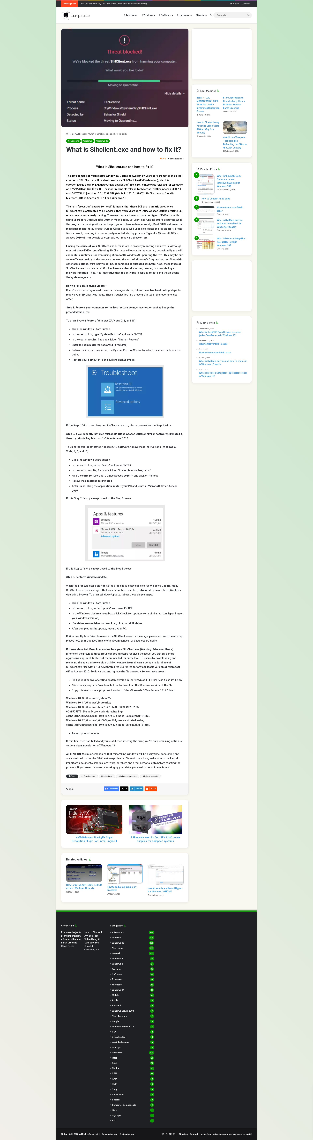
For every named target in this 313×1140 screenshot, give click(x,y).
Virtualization (119, 1037)
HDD (114, 1084)
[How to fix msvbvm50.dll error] (206, 211)
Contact (246, 3)
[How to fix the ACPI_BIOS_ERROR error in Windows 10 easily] (84, 873)
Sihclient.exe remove (128, 776)
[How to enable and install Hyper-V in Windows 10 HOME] (166, 874)
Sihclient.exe (106, 776)
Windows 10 (102, 141)
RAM (114, 1078)
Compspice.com (110, 1134)
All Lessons (81, 134)
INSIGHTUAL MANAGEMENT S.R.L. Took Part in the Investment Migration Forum (208, 104)
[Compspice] (75, 15)
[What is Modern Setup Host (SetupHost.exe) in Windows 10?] (206, 243)
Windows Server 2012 (123, 1026)
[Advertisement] (222, 53)
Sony (114, 1089)
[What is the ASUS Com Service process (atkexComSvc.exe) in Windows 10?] (206, 184)
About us (234, 3)
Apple (115, 1000)
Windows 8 (117, 963)
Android (116, 1005)
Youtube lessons (120, 1042)
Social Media (118, 1094)
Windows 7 (117, 958)
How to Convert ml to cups (215, 198)
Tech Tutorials (119, 1016)
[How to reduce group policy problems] (125, 874)
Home (71, 134)
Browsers (117, 979)
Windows (148, 15)
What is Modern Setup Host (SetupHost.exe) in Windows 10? (231, 242)
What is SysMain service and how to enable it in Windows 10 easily (230, 223)
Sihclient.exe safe (150, 776)
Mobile (200, 15)
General (116, 953)
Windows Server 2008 (123, 1010)
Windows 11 (118, 990)
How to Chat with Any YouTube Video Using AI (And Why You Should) (113, 3)
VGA (114, 1031)
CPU (114, 1073)
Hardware (183, 15)
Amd (114, 1063)
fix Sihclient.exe (88, 776)
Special (116, 1099)
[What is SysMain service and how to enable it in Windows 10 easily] (206, 226)
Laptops (116, 1047)
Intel (114, 1058)
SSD (114, 1120)
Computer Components (124, 1105)
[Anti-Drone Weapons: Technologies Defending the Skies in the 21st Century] (235, 127)
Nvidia (115, 1068)
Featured (116, 969)
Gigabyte (116, 1115)
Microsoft (117, 984)
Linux (114, 1110)
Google (115, 1021)
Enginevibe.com (127, 1134)
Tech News (131, 15)
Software (165, 15)
